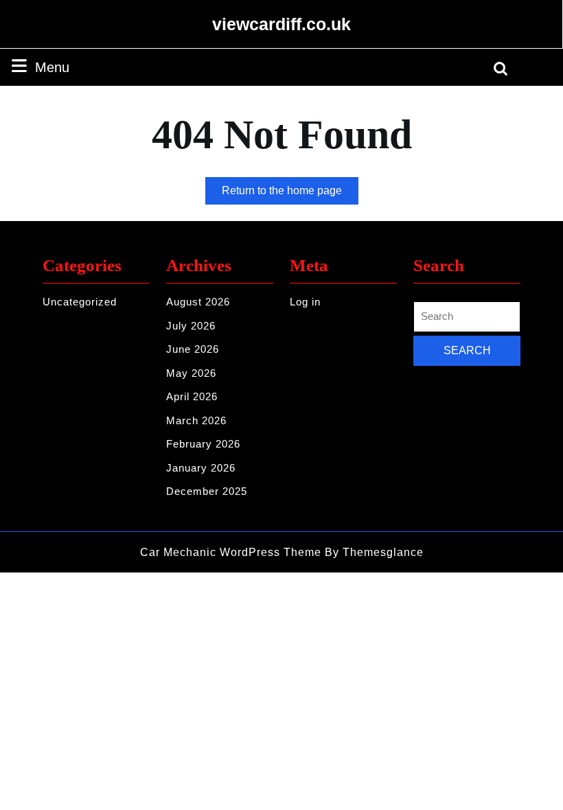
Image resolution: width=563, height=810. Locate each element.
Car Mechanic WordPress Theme (230, 552)
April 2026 (192, 396)
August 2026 (198, 302)
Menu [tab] (52, 67)
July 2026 (191, 326)
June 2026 (192, 349)
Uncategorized (80, 302)
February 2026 (203, 444)
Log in (305, 302)
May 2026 (191, 373)
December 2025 (206, 491)
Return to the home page (290, 194)
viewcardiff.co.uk (281, 24)
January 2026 (200, 468)
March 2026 (196, 420)
